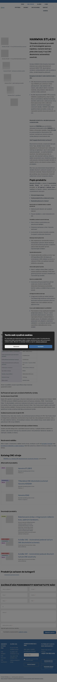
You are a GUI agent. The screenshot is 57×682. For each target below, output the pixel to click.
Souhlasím (41, 346)
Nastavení (16, 346)
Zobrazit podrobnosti (41, 342)
